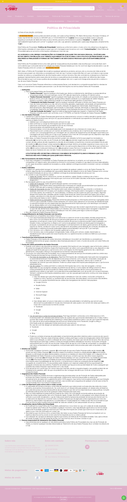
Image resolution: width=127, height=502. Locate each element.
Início (9, 16)
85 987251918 (52, 449)
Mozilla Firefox (41, 285)
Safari (37, 288)
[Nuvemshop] (116, 488)
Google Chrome (41, 282)
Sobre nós (77, 16)
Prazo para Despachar (93, 16)
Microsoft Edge (41, 295)
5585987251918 (53, 445)
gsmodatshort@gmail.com (57, 453)
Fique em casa (73, 21)
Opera (38, 298)
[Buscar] (92, 8)
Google (38, 310)
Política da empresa (56, 21)
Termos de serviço (112, 16)
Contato (30, 16)
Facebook (39, 307)
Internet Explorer (42, 292)
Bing (37, 313)
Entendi (63, 499)
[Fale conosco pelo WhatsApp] (124, 498)
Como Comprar (43, 16)
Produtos (19, 16)
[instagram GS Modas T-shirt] (2, 1)
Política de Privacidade (61, 16)
